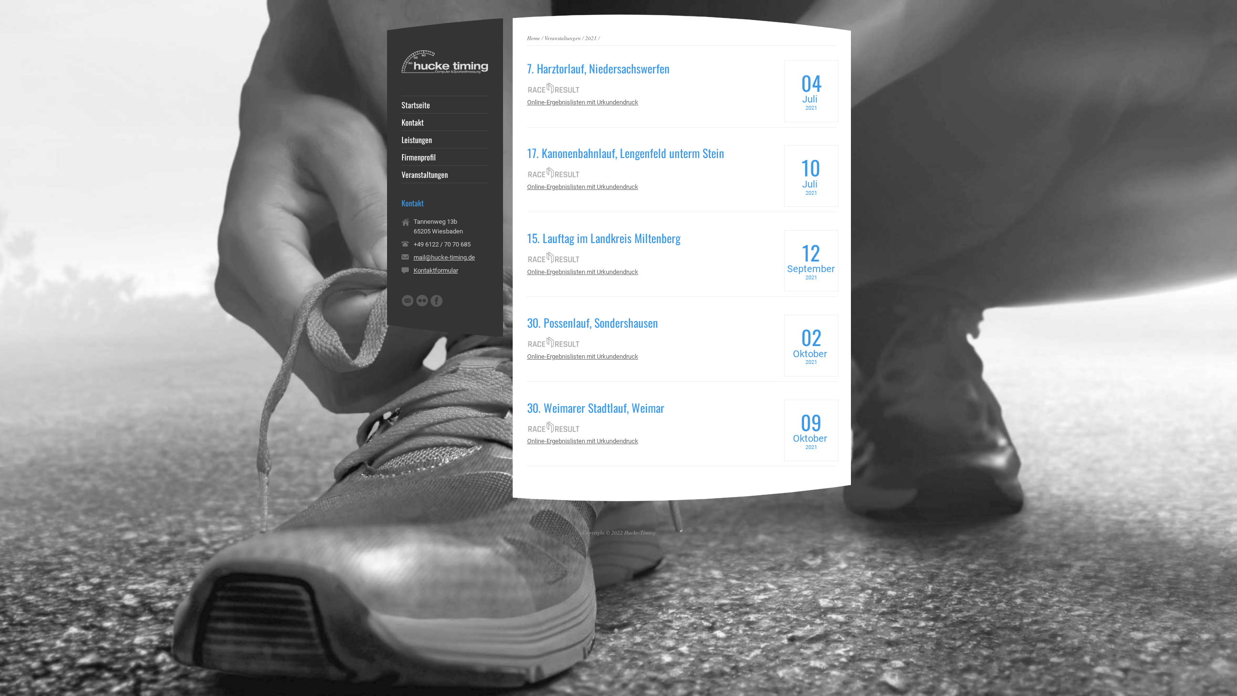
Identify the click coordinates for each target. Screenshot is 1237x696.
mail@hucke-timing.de (444, 257)
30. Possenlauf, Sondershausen (592, 322)
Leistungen (417, 140)
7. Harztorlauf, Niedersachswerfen (598, 68)
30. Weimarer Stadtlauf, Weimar (595, 407)
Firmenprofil (419, 157)
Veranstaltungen (563, 38)
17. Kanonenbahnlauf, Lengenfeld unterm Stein (625, 152)
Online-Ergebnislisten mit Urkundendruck (582, 102)
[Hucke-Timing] (445, 71)
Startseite (416, 105)
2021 (591, 38)
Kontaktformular (436, 270)
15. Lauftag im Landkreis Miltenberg (603, 237)
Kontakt (413, 122)
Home (533, 38)
